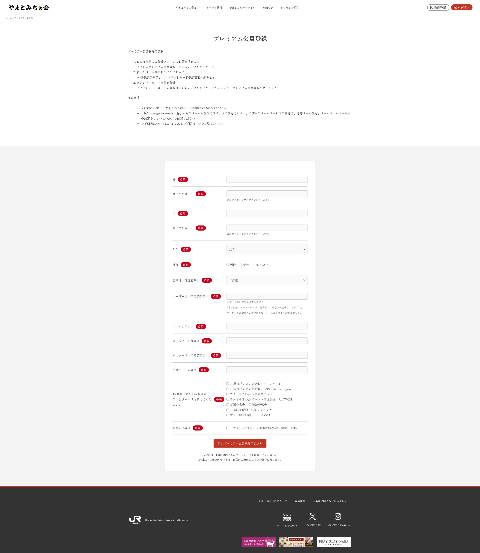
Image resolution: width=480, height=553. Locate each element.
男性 (233, 264)
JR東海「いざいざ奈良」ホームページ (256, 383)
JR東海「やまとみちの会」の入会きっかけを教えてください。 (192, 399)
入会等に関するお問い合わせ (330, 501)
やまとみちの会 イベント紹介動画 (253, 399)
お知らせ (267, 7)
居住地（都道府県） (186, 280)
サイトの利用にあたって (272, 501)
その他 (265, 415)
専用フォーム (265, 312)
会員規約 (300, 501)
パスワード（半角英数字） (190, 355)
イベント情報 (214, 7)
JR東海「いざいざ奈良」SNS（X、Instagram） (262, 388)
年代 (175, 249)
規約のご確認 (181, 428)
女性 (246, 264)
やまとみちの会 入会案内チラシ (251, 394)
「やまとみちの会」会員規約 (181, 108)
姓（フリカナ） (183, 194)
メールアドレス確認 (186, 341)
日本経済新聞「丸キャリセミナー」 (254, 409)
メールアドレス (183, 326)
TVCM (287, 399)
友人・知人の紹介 (242, 415)
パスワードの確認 (184, 369)
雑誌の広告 (259, 404)
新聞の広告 (237, 404)
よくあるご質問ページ (186, 123)
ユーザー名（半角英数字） (190, 296)
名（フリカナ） (183, 228)
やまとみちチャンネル (242, 7)
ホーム (9, 17)
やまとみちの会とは (187, 7)
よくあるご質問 (289, 7)
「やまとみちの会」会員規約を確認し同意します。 (264, 428)
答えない (262, 264)
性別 (175, 264)
